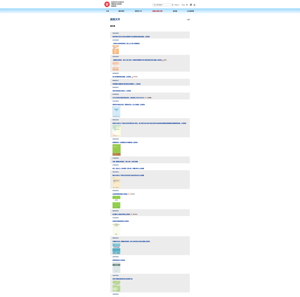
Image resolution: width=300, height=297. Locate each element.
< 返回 (188, 19)
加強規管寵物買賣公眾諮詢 (120, 194)
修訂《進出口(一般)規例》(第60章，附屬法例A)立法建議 (128, 168)
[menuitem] (108, 11)
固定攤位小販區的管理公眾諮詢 (121, 214)
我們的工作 (138, 11)
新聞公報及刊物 (157, 11)
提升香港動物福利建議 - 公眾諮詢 (121, 76)
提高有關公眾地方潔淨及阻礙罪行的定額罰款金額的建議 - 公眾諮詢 (131, 36)
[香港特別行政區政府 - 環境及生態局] (114, 4)
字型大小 (176, 5)
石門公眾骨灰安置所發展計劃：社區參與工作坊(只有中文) (128, 97)
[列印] (191, 5)
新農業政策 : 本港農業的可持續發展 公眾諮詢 (125, 142)
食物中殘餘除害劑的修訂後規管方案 (122, 279)
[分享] (194, 5)
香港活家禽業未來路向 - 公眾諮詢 (121, 90)
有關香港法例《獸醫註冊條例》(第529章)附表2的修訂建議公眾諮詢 (131, 241)
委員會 (175, 11)
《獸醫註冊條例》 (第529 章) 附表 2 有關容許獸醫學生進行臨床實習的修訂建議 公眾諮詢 (137, 60)
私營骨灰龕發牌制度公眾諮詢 (120, 221)
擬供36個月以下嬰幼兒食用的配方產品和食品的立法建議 (128, 175)
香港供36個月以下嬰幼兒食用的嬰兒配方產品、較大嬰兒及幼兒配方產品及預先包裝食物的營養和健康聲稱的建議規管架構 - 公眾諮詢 (149, 123)
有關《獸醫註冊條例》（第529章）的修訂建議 (125, 161)
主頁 (107, 11)
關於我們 (121, 11)
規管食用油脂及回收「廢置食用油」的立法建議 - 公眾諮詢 (128, 104)
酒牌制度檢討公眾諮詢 (118, 260)
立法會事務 (190, 11)
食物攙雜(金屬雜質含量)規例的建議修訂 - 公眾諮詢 (126, 84)
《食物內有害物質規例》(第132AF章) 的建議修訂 (126, 43)
